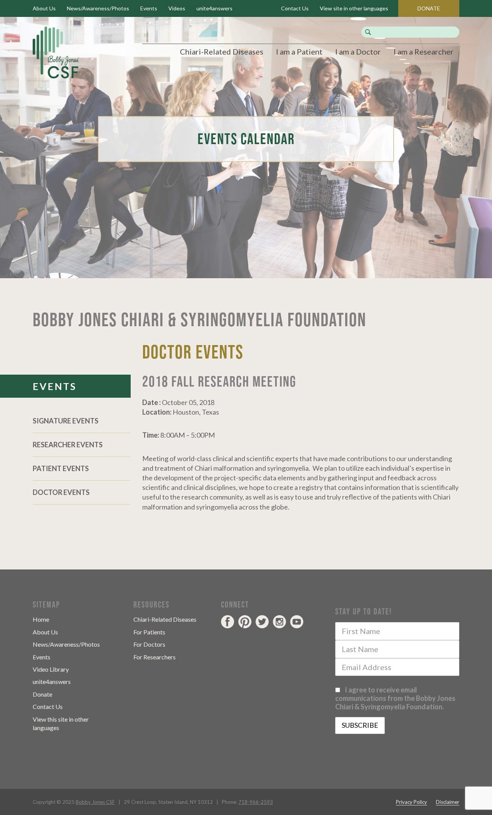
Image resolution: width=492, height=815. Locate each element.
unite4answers (214, 8)
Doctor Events (61, 492)
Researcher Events (68, 444)
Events (148, 8)
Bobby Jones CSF (95, 802)
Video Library (51, 669)
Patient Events (61, 468)
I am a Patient (299, 51)
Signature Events (65, 421)
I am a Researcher (424, 51)
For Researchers (154, 657)
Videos (176, 8)
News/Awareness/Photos (98, 8)
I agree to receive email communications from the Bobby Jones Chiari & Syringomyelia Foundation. (395, 698)
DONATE (428, 8)
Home (41, 619)
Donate (42, 694)
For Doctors (149, 644)
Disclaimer (447, 802)
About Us (44, 8)
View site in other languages (354, 8)
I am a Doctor (358, 51)
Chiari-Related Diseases (221, 51)
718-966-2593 (255, 802)
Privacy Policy (411, 802)
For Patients (149, 632)
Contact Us (295, 8)
